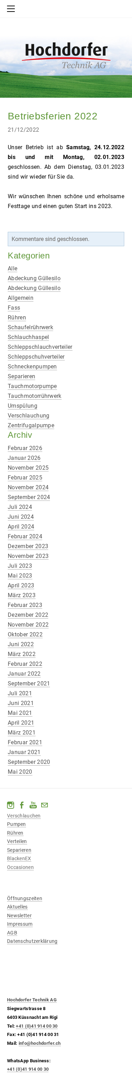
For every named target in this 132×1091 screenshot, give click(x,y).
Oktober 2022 (25, 634)
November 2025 (28, 467)
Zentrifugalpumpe (31, 425)
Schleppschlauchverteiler (40, 347)
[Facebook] (21, 805)
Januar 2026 (24, 458)
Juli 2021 (20, 693)
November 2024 (28, 487)
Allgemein (20, 298)
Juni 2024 (21, 516)
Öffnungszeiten (24, 898)
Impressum (20, 924)
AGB (12, 932)
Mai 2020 (20, 771)
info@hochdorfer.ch (40, 1043)
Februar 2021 (25, 742)
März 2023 (22, 595)
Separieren (21, 376)
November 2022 (28, 624)
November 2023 (28, 556)
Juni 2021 (21, 703)
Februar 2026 (25, 448)
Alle (12, 268)
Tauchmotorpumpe (32, 386)
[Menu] (12, 9)
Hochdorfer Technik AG (32, 999)
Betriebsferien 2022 (53, 116)
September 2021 (29, 683)
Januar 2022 (24, 673)
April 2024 (21, 526)
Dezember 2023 (28, 546)
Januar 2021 (24, 752)
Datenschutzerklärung (32, 941)
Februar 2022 (25, 664)
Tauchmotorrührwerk (35, 396)
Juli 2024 (20, 507)
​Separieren (19, 850)
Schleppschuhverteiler (36, 356)
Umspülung (22, 405)
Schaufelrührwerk (30, 327)
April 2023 (21, 585)
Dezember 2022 (28, 615)
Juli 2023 (20, 565)
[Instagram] (10, 805)
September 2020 (29, 762)
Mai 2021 (20, 713)
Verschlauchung (28, 415)
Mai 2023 (20, 575)
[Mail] (44, 805)
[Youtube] (33, 805)
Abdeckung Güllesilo (34, 278)
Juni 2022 (21, 644)
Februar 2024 (25, 536)
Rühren (17, 317)
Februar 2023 (25, 605)
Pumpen (16, 824)
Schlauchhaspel (28, 337)
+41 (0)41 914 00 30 (36, 1026)
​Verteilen (17, 841)
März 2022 (22, 654)
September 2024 (29, 497)
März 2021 (22, 732)
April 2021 (21, 722)
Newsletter (19, 915)
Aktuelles (17, 907)
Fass (14, 307)
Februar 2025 (25, 477)
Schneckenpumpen (32, 366)
